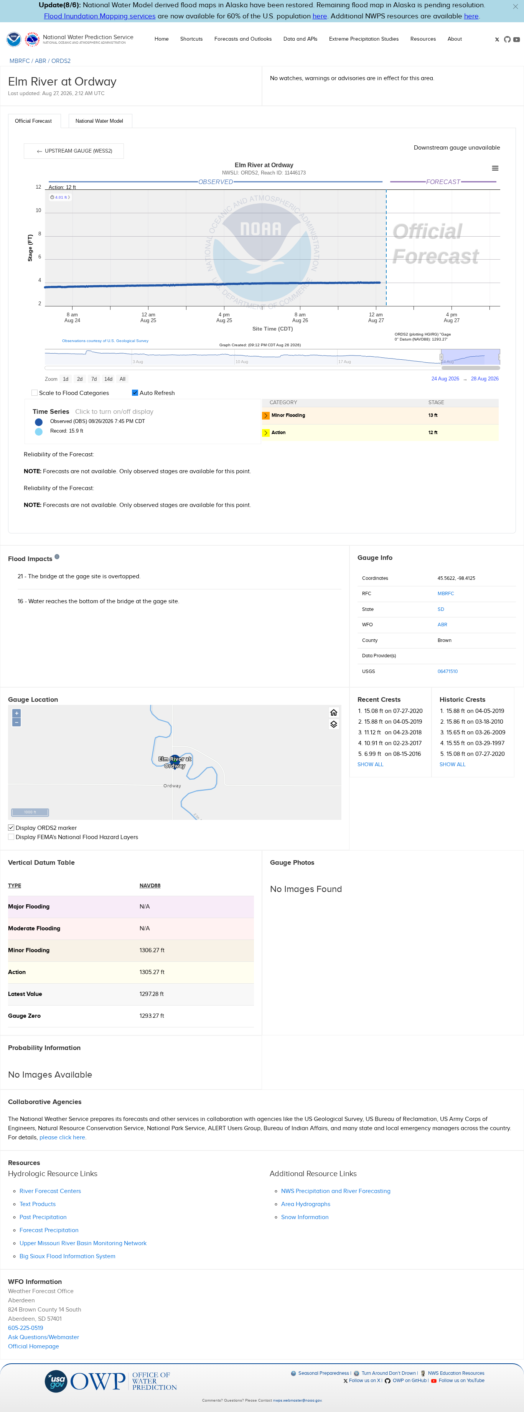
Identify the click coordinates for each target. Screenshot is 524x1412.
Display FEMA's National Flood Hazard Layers (76, 837)
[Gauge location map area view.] (333, 724)
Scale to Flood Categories (73, 393)
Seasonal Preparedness (323, 1373)
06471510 (448, 671)
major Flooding (28, 906)
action (17, 972)
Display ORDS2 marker (45, 828)
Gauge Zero (24, 1016)
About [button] (455, 39)
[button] (515, 6)
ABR (40, 61)
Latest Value (25, 994)
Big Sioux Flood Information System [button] (67, 1256)
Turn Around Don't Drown (388, 1373)
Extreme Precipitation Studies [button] (364, 39)
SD (441, 609)
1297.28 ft (152, 994)
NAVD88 (150, 885)
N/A (145, 906)
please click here (62, 1137)
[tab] (34, 121)
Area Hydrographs (305, 1204)
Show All (371, 765)
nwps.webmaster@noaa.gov (297, 1400)
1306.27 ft (152, 950)
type (14, 885)
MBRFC (20, 61)
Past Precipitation (43, 1217)
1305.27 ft (152, 972)
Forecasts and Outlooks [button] (243, 39)
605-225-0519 (25, 1328)
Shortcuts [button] (191, 39)
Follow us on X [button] (364, 1380)
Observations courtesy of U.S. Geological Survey (105, 341)
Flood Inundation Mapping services (100, 16)
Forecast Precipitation (49, 1230)
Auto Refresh (156, 393)
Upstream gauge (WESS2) (77, 151)
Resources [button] (423, 39)
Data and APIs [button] (300, 39)
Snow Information (305, 1217)
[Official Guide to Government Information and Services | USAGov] (56, 1381)
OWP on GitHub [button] (409, 1380)
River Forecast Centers (50, 1191)
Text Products (38, 1204)
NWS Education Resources (455, 1373)
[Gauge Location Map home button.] (333, 712)
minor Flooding (28, 950)
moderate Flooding (34, 928)
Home (162, 39)
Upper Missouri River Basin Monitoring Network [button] (83, 1243)
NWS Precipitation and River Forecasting (336, 1191)
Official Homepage (33, 1346)
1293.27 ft (152, 1016)
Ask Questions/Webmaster (43, 1337)
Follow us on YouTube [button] (461, 1380)
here (320, 16)
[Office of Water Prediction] (124, 1381)
